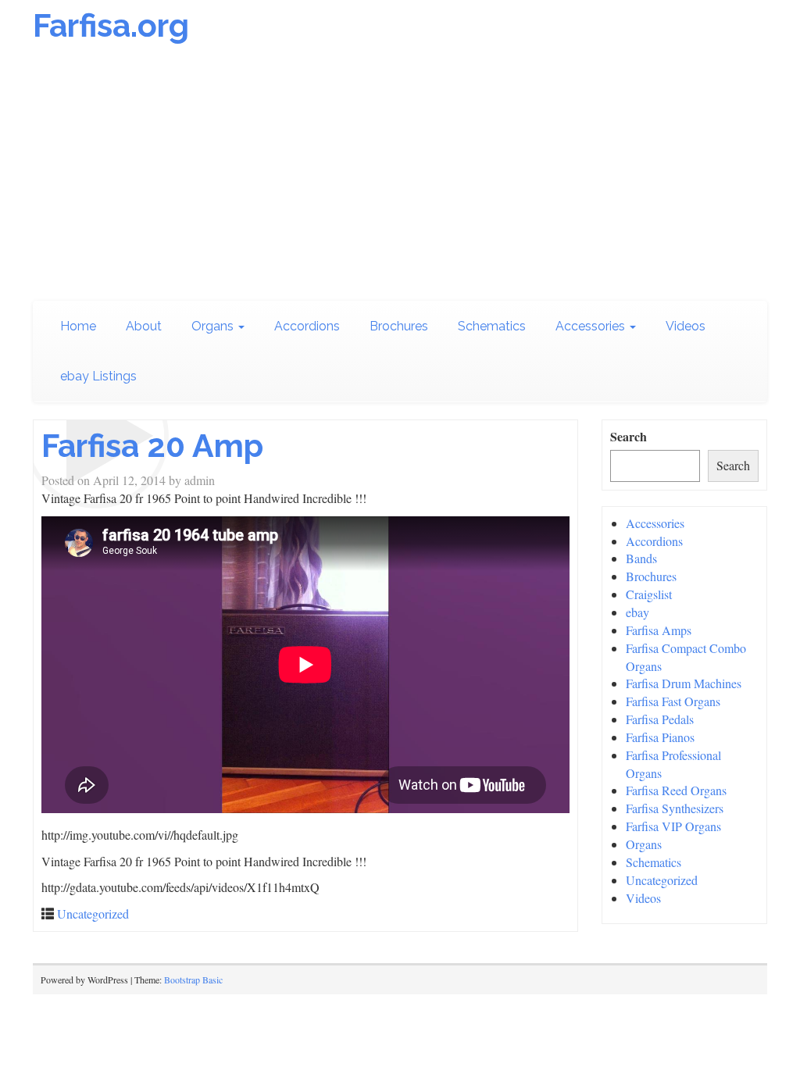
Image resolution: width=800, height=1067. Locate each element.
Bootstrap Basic (193, 979)
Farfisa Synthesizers (674, 808)
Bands (641, 558)
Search (628, 436)
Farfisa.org (111, 25)
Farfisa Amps (658, 630)
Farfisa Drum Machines (683, 683)
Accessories (591, 326)
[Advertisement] (400, 175)
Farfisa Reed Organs (676, 790)
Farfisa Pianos (660, 737)
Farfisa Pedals (660, 719)
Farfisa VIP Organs (673, 826)
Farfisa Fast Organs (673, 701)
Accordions (307, 326)
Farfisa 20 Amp (152, 445)
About (144, 326)
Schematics (492, 326)
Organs (214, 326)
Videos (685, 326)
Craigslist (649, 594)
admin (199, 480)
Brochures (399, 326)
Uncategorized (93, 913)
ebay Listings (98, 376)
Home (78, 326)
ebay (637, 612)
